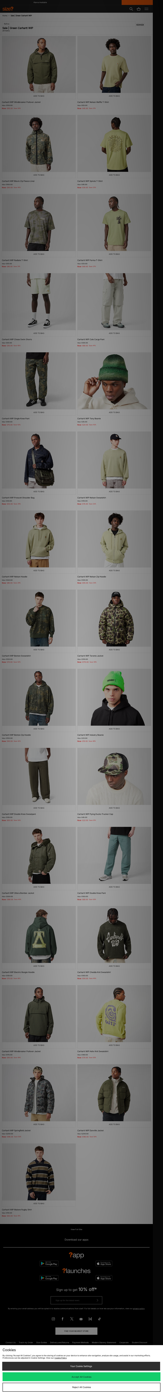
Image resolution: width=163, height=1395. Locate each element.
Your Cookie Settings (81, 1366)
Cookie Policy (60, 1358)
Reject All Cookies (81, 1387)
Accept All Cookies (81, 1376)
